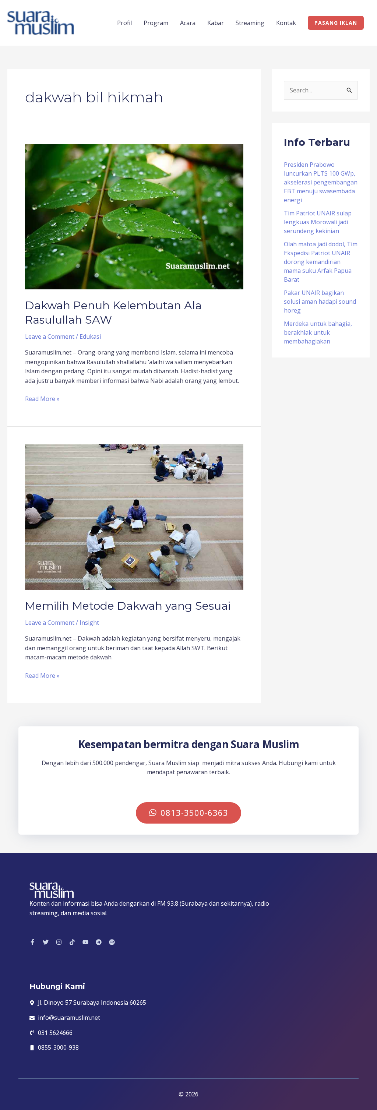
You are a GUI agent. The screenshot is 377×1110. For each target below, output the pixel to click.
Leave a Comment (49, 336)
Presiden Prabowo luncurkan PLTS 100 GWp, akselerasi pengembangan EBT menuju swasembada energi (320, 182)
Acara (187, 23)
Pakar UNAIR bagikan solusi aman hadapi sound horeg (320, 301)
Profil (124, 23)
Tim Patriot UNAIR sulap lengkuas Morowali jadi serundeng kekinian (318, 222)
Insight (89, 623)
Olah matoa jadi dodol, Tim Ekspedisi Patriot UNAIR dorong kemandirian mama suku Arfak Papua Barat (320, 261)
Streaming (250, 23)
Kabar (215, 23)
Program (156, 23)
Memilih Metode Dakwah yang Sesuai (127, 606)
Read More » (42, 398)
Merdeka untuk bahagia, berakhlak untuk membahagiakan (318, 332)
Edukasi (90, 336)
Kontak (286, 23)
